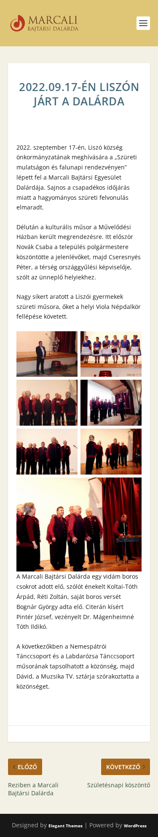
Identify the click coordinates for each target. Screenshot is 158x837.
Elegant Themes (65, 826)
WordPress (135, 826)
